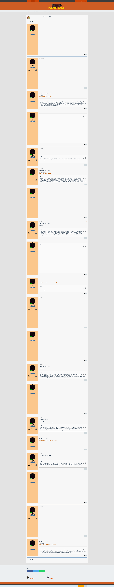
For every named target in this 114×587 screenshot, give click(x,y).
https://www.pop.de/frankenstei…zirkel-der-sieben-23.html (47, 440)
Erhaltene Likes (30, 35)
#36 (86, 436)
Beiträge (29, 36)
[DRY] (28, 577)
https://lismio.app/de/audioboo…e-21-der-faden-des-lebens (47, 282)
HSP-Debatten (51, 578)
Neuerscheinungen (31, 578)
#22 (86, 58)
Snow (32, 18)
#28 (86, 221)
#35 (86, 417)
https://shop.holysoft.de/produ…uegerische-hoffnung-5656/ (47, 544)
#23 (86, 91)
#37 (86, 453)
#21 (86, 24)
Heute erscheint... (31, 576)
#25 (86, 148)
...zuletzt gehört (52, 576)
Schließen (86, 585)
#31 (86, 297)
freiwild (50, 577)
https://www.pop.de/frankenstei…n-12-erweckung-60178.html (48, 226)
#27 (86, 188)
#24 (86, 112)
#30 (86, 278)
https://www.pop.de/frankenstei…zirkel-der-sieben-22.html (47, 369)
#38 (86, 472)
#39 (86, 506)
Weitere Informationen (81, 585)
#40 (86, 539)
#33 (86, 364)
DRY (29, 577)
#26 (86, 168)
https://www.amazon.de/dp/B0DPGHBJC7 (45, 96)
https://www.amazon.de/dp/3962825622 (45, 173)
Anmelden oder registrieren (80, 1)
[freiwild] (48, 577)
